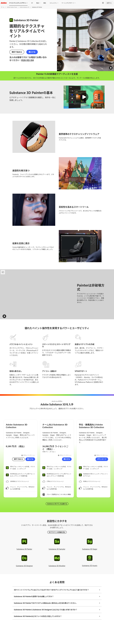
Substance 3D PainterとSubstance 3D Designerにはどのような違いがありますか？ (45, 609)
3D (32, 3)
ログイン (109, 3)
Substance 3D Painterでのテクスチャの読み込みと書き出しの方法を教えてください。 (45, 603)
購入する (32, 54)
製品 (37, 3)
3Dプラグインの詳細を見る (57, 532)
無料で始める (17, 54)
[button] (103, 2)
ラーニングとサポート (68, 3)
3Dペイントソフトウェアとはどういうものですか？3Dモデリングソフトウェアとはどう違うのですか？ (51, 590)
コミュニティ (53, 3)
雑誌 (44, 3)
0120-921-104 (37, 62)
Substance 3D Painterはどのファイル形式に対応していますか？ (38, 616)
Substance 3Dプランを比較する (57, 504)
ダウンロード (101, 459)
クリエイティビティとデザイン (17, 3)
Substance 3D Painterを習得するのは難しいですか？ (34, 596)
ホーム (2, 7)
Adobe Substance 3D (24, 7)
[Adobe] (3, 3)
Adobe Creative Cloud (12, 7)
